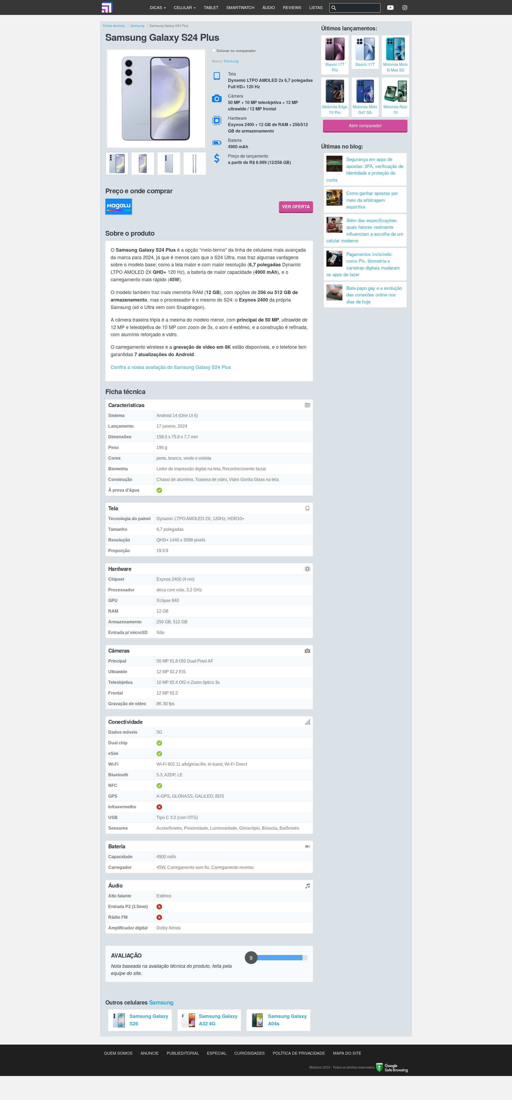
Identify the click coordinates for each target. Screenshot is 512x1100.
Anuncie (150, 1053)
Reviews (292, 7)
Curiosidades (249, 1053)
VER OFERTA (296, 206)
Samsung (161, 1002)
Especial (216, 1053)
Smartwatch (240, 7)
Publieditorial (183, 1053)
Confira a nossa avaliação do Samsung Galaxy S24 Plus (171, 366)
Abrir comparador (365, 125)
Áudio (268, 7)
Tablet (211, 7)
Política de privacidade (299, 1053)
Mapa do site (347, 1053)
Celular (183, 7)
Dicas (156, 7)
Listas (316, 7)
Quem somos (118, 1053)
